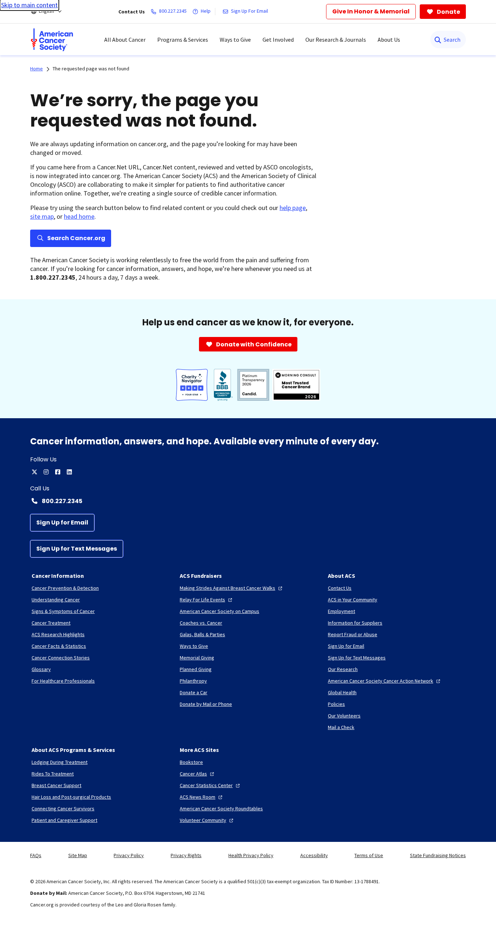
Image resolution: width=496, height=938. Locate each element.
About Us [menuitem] (389, 39)
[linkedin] (69, 472)
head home (79, 216)
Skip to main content (29, 5)
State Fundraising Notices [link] (438, 855)
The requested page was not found (91, 68)
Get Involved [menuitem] (278, 39)
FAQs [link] (35, 855)
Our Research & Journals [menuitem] (335, 39)
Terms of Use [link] (368, 855)
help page (293, 207)
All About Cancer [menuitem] (125, 39)
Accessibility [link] (314, 855)
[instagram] (46, 472)
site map (42, 216)
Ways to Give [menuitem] (235, 39)
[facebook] (57, 472)
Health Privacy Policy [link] (250, 855)
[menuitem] (52, 39)
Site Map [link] (77, 855)
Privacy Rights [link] (186, 855)
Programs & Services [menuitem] (182, 39)
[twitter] (34, 472)
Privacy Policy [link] (129, 855)
